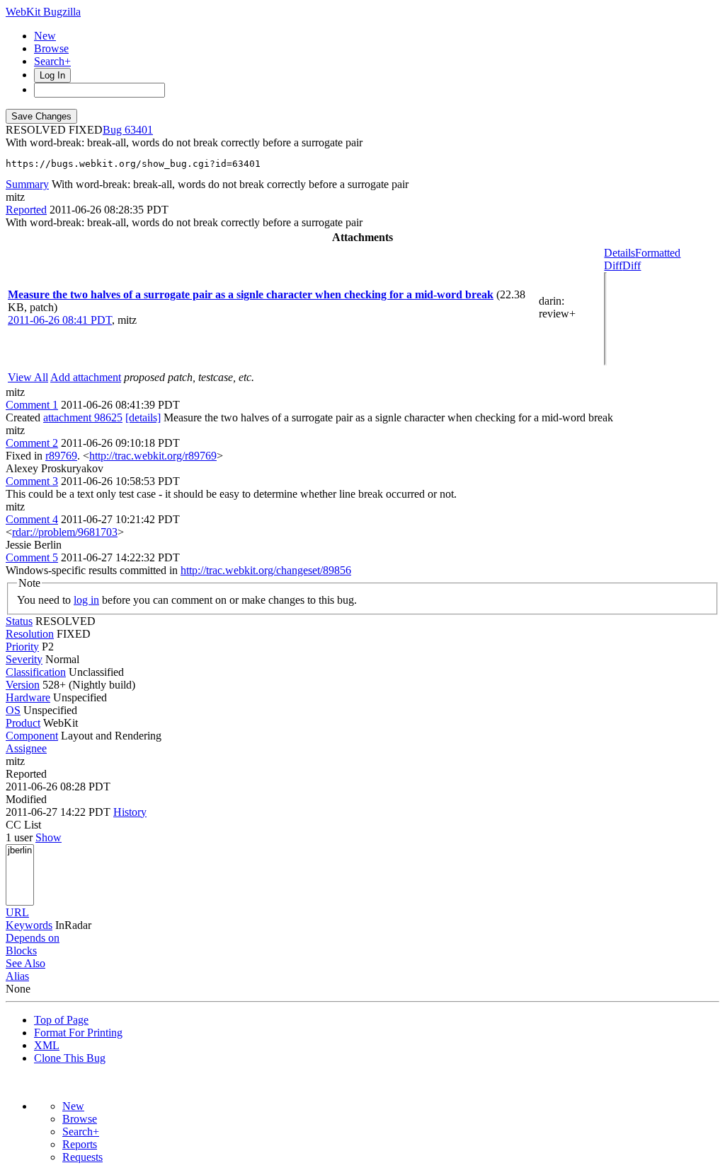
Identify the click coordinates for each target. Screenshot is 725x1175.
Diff (631, 265)
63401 (139, 130)
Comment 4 (32, 519)
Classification (36, 672)
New (45, 36)
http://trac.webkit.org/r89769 (153, 456)
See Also (25, 963)
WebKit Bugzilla (43, 12)
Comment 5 (32, 557)
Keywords (29, 925)
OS (13, 710)
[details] (143, 417)
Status (19, 621)
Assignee (26, 748)
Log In (52, 75)
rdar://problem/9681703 (65, 532)
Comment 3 (32, 481)
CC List (23, 825)
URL (17, 912)
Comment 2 (32, 443)
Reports (79, 1144)
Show (48, 837)
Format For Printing (78, 1033)
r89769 (61, 456)
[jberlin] (19, 851)
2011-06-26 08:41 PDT (60, 320)
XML (46, 1045)
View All (28, 377)
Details (619, 253)
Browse (51, 48)
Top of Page (61, 1020)
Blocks (21, 951)
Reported (26, 210)
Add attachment (85, 377)
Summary (27, 184)
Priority (22, 647)
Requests (82, 1157)
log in (86, 600)
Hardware (28, 697)
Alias (17, 976)
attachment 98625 (82, 417)
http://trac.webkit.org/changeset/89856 (266, 570)
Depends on (32, 938)
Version (23, 685)
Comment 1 (32, 405)
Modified (26, 799)
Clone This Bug (69, 1058)
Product (23, 723)
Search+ (52, 61)
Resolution (30, 634)
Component (32, 736)
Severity (24, 659)
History (130, 812)
